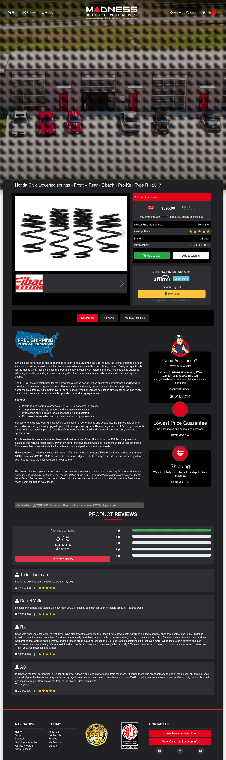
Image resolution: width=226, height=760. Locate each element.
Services (31, 12)
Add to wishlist (191, 255)
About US (54, 731)
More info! (203, 224)
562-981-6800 (42, 456)
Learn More (181, 278)
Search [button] (193, 12)
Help (176, 12)
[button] (122, 233)
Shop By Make (23, 749)
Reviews (109, 317)
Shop (14, 12)
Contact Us (55, 735)
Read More (179, 435)
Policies (53, 738)
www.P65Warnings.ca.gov (101, 505)
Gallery (48, 12)
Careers (53, 745)
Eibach (205, 238)
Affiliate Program (24, 745)
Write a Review (64, 559)
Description (87, 317)
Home (18, 731)
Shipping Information (26, 742)
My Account (55, 742)
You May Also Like (134, 317)
